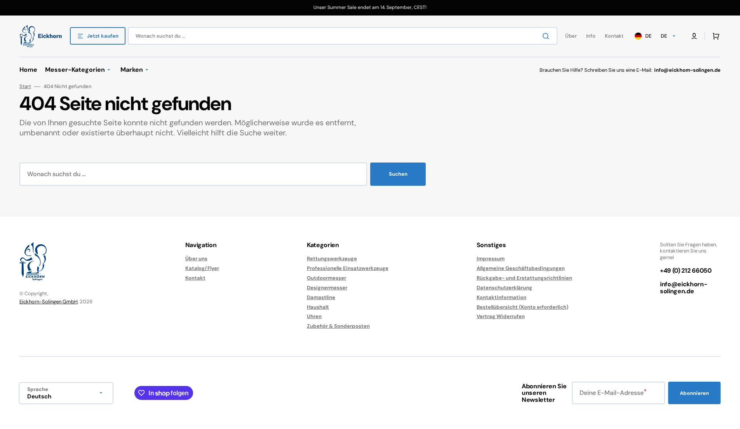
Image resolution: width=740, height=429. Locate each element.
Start (25, 86)
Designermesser (327, 287)
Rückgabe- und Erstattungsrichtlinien (524, 278)
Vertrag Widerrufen (501, 316)
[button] (714, 36)
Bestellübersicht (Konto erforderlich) (522, 307)
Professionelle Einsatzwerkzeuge (347, 268)
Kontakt (195, 278)
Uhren (314, 316)
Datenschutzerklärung (504, 287)
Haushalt (318, 307)
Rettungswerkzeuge (332, 259)
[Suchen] (547, 36)
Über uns (196, 259)
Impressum (491, 259)
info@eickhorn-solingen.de (683, 287)
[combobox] (342, 36)
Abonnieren (694, 393)
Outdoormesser (326, 278)
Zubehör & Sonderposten (338, 326)
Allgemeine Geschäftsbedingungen (521, 268)
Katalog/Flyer (202, 268)
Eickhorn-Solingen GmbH (48, 301)
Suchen (398, 174)
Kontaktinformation (501, 297)
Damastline (321, 297)
